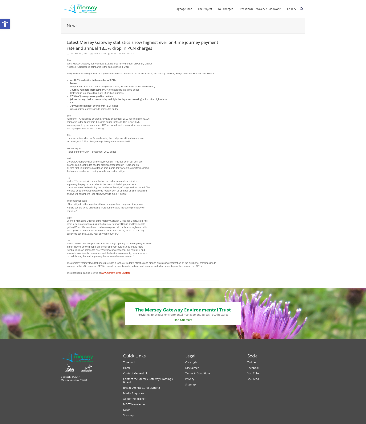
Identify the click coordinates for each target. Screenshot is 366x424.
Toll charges (225, 9)
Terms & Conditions (197, 373)
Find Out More (183, 320)
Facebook (253, 368)
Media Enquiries (133, 393)
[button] (5, 24)
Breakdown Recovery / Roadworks (260, 9)
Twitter (251, 362)
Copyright (191, 362)
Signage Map (184, 9)
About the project (134, 399)
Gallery (291, 9)
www (103, 273)
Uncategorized (126, 54)
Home (127, 368)
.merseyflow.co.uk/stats (118, 273)
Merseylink (100, 54)
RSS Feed (253, 379)
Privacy (189, 379)
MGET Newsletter (134, 404)
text (302, 8)
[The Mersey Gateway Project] (82, 9)
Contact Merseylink (135, 373)
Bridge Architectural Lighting (141, 387)
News (114, 54)
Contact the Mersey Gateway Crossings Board (148, 380)
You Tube (253, 373)
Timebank (129, 362)
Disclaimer (192, 368)
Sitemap (128, 415)
